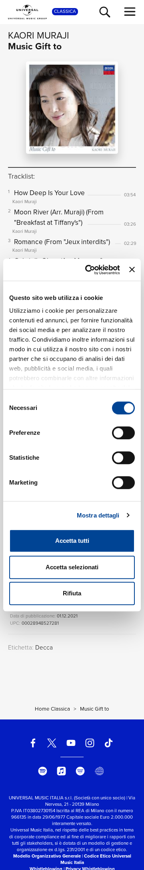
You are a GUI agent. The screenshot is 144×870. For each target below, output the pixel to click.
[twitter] (52, 743)
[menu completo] (130, 11)
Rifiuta (72, 593)
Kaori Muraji (38, 35)
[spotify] (42, 771)
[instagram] (90, 743)
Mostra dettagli (98, 515)
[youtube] (71, 743)
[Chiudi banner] (132, 270)
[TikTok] (108, 743)
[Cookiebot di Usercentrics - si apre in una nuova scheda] (89, 270)
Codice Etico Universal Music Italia (95, 859)
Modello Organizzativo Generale (47, 856)
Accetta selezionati (72, 567)
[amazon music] (80, 771)
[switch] (123, 432)
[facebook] (33, 743)
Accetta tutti (72, 540)
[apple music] (61, 771)
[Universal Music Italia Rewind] (99, 771)
